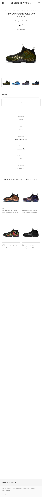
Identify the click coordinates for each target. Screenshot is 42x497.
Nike (14, 10)
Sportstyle (21, 149)
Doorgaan (5, 494)
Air (21, 159)
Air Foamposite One (22, 10)
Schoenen (7, 10)
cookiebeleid (6, 490)
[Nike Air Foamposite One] (6, 82)
